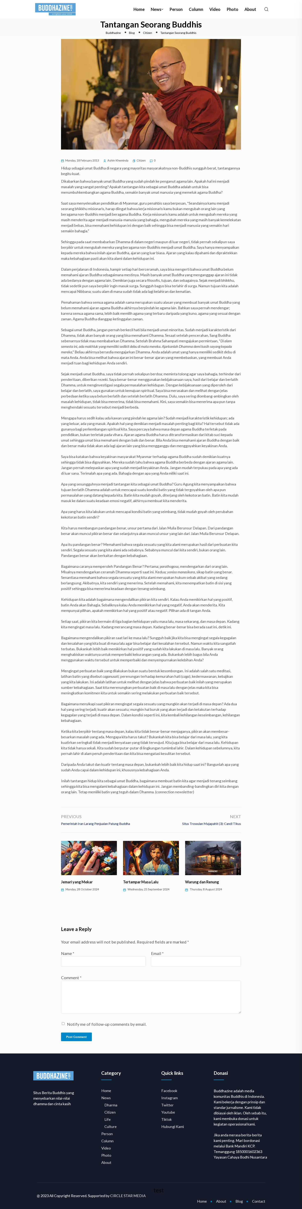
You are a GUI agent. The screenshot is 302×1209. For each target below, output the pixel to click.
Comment (71, 977)
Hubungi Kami (172, 1126)
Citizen (141, 160)
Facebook (169, 1090)
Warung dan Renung (140, 882)
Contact (258, 1201)
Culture (110, 1126)
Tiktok (166, 1119)
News (156, 9)
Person (176, 9)
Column (196, 9)
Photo (232, 9)
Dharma (110, 1105)
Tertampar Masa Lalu (78, 882)
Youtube (168, 1112)
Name (67, 953)
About (250, 9)
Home (139, 9)
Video (214, 9)
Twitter (167, 1105)
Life (107, 1119)
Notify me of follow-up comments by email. (106, 1024)
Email (157, 953)
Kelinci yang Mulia (200, 882)
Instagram (169, 1098)
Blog (239, 1201)
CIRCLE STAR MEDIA (128, 1195)
